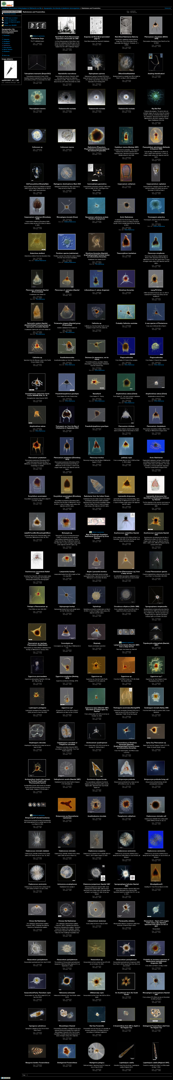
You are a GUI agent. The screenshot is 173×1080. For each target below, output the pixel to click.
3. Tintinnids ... (6, 39)
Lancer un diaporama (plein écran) (12, 22)
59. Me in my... (6, 55)
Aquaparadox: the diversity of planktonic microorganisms (62, 8)
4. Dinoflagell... (6, 41)
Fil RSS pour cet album (11, 18)
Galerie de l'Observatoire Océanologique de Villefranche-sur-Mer (22, 8)
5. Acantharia (6, 43)
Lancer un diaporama (10, 20)
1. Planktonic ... (6, 35)
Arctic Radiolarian (129, 229)
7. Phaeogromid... (7, 47)
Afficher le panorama (39, 36)
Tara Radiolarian (99, 264)
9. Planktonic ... (6, 51)
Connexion (168, 8)
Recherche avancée (10, 13)
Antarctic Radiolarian (70, 221)
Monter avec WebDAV (10, 25)
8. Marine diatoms (7, 49)
